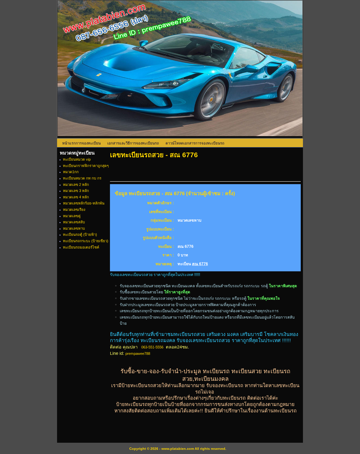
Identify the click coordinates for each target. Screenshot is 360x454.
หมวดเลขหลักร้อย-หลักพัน (83, 203)
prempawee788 (137, 353)
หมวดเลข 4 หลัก (76, 197)
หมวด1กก (71, 172)
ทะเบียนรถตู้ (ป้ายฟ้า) (80, 234)
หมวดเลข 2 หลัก (76, 184)
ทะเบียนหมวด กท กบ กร (82, 178)
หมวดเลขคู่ (72, 216)
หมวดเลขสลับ (74, 222)
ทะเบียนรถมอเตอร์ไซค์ (81, 247)
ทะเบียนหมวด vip (77, 159)
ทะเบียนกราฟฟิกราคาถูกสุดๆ (86, 166)
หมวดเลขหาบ (74, 228)
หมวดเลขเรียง (74, 209)
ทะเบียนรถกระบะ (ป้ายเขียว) (85, 241)
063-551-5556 (152, 347)
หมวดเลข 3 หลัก (76, 191)
